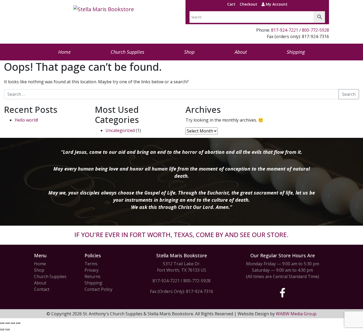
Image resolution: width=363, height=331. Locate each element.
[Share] (13, 323)
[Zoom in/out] (2, 323)
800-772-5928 (315, 30)
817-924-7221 (284, 30)
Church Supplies (127, 52)
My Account (276, 4)
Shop (189, 52)
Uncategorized (120, 130)
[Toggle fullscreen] (7, 323)
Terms (91, 264)
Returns (92, 276)
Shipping (296, 52)
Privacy (92, 270)
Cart (231, 4)
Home (64, 52)
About (241, 52)
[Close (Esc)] (18, 323)
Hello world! (26, 120)
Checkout (248, 4)
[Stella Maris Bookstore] (103, 9)
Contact (41, 289)
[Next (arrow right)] (7, 329)
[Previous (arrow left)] (2, 329)
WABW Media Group (296, 314)
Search (349, 94)
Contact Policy (98, 289)
